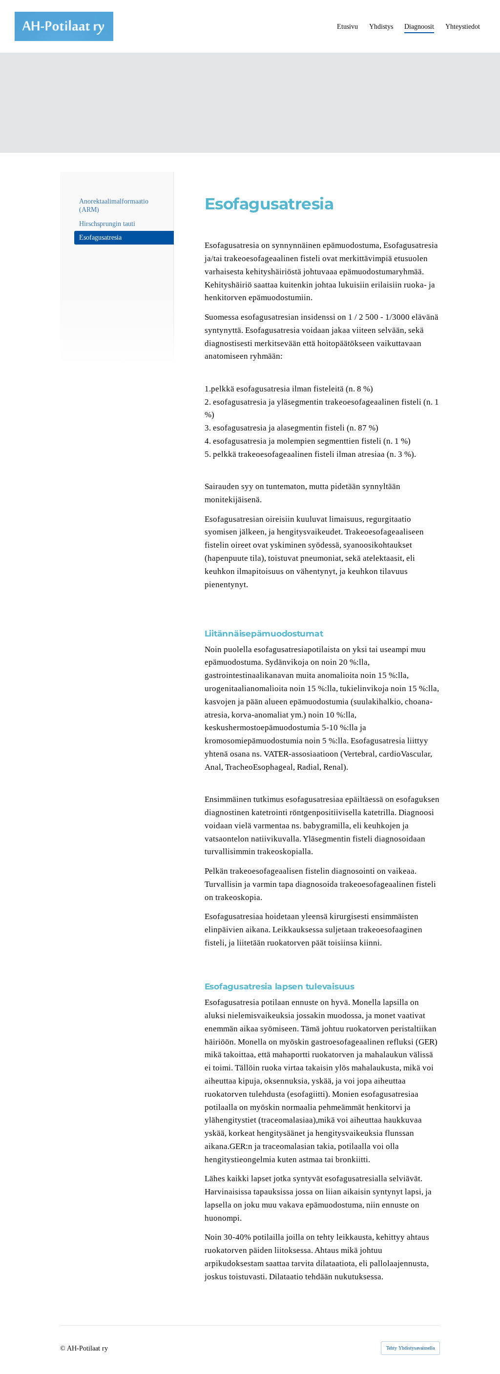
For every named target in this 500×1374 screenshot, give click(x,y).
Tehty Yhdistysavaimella (410, 1348)
